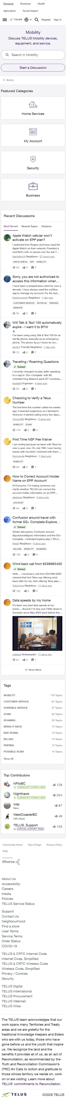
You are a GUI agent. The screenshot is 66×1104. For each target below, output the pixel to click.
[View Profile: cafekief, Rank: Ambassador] (7, 602)
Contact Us (10, 916)
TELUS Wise (11, 1006)
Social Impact (30, 10)
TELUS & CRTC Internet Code (24, 954)
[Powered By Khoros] (33, 861)
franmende (18, 456)
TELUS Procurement (17, 996)
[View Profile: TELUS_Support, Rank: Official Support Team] (7, 826)
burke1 (16, 346)
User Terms (10, 931)
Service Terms (12, 936)
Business (25, 3)
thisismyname (20, 297)
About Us (9, 879)
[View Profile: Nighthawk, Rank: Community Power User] (7, 795)
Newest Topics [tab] (29, 226)
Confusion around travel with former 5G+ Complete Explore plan (34, 520)
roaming (9, 720)
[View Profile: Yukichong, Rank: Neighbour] (7, 566)
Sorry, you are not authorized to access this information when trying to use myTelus (35, 279)
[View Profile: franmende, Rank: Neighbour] (7, 441)
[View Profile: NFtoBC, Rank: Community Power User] (7, 784)
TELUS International (17, 991)
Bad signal (11, 732)
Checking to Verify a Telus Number (31, 400)
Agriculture (10, 10)
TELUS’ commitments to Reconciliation (31, 1084)
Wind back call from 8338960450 (37, 564)
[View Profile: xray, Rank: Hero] (7, 805)
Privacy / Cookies (15, 973)
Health (41, 3)
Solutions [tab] (46, 226)
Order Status (11, 941)
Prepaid (9, 745)
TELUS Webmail (14, 1001)
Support (8, 911)
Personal (8, 3)
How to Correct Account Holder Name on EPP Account (35, 478)
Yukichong (18, 585)
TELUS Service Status (18, 904)
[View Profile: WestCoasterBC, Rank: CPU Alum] (7, 816)
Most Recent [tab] (11, 226)
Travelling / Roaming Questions (35, 362)
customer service (16, 701)
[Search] (36, 20)
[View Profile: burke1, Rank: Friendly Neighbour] (7, 324)
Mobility (10, 80)
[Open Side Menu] (5, 19)
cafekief (16, 654)
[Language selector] (28, 19)
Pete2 (15, 543)
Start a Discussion (33, 68)
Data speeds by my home (31, 600)
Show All (8, 758)
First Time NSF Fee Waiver (32, 439)
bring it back (13, 726)
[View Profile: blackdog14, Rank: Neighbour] (7, 237)
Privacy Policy (54, 844)
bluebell (16, 383)
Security (8, 978)
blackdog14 (19, 256)
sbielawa (17, 497)
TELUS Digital (12, 986)
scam (7, 713)
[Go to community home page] (16, 19)
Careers (7, 889)
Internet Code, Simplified (20, 959)
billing (8, 739)
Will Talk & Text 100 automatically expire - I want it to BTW (37, 325)
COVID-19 (9, 946)
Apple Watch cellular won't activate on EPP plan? (32, 238)
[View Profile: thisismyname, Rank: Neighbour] (7, 278)
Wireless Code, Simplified (21, 969)
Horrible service (16, 707)
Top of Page (34, 844)
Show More (35, 669)
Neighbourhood (13, 921)
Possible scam (14, 751)
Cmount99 (18, 419)
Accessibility (11, 884)
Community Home (13, 844)
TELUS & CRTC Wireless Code (25, 964)
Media (6, 894)
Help (5, 850)
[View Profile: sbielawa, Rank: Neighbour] (7, 478)
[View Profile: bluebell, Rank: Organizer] (7, 363)
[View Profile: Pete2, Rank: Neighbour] (7, 519)
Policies (7, 899)
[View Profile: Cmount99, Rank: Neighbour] (7, 400)
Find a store (10, 926)
